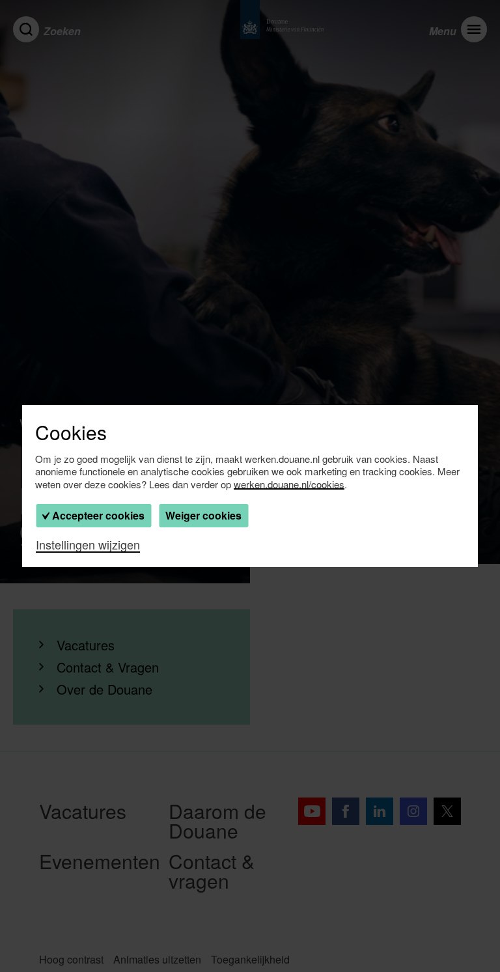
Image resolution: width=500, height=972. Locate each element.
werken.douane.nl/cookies (289, 484)
